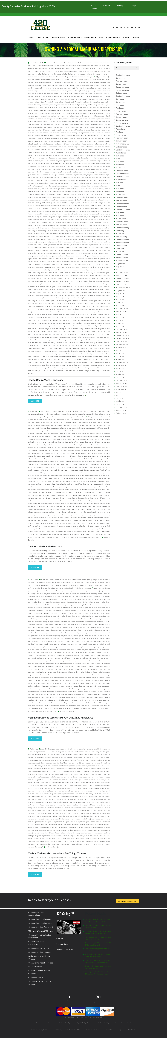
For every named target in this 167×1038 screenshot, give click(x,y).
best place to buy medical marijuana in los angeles (92, 105)
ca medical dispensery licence (77, 116)
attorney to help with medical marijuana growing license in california (85, 434)
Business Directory (112, 37)
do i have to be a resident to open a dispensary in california (74, 247)
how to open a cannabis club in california (55, 782)
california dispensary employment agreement (48, 127)
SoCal (66, 588)
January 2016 (121, 311)
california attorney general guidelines (49, 119)
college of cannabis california (57, 219)
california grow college (49, 130)
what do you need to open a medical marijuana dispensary (55, 362)
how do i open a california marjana (61, 259)
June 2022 (120, 159)
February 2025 (122, 81)
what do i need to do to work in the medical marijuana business (81, 357)
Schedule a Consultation (127, 901)
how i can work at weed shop (87, 261)
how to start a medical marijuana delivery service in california (64, 315)
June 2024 (120, 102)
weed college (68, 417)
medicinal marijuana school (70, 334)
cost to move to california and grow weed (55, 233)
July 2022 (120, 156)
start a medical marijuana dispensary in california (78, 523)
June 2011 (120, 395)
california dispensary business (79, 124)
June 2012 (120, 368)
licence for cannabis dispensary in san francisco (65, 323)
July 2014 (120, 350)
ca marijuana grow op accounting (79, 453)
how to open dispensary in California (56, 74)
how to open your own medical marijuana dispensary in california (72, 495)
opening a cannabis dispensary (55, 340)
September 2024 (123, 96)
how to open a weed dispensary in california (50, 791)
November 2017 (122, 258)
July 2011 (119, 392)
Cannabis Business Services (39, 919)
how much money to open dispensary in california (53, 275)
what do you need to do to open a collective (75, 703)
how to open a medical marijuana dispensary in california (47, 757)
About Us (31, 37)
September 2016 (123, 287)
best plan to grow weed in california (65, 110)
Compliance (84, 411)
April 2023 (120, 132)
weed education (79, 417)
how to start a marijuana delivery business (49, 309)
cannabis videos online (35, 200)
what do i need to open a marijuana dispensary (50, 529)
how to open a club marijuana (56, 287)
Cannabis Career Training (38, 948)
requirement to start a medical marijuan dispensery (86, 345)
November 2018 (122, 243)
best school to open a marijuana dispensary (92, 110)
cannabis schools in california (50, 197)
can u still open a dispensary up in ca (86, 169)
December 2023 (122, 120)
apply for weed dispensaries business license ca (88, 88)
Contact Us (135, 37)
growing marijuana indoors (95, 580)
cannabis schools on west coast (99, 197)
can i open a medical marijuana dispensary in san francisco (61, 161)
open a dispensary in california (89, 512)
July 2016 (120, 293)
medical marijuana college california (77, 329)
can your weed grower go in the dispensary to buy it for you (63, 189)
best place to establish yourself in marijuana (43, 107)
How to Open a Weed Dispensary (45, 380)
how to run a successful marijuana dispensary (50, 669)
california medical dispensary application (48, 144)
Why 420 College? (82, 1023)
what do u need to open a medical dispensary (70, 359)
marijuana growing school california (64, 326)
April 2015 (120, 323)
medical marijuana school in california (84, 331)
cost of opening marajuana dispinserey (83, 228)
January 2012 (121, 383)
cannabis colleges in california (100, 191)
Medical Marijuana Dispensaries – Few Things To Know (57, 853)
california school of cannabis (83, 155)
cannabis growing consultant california (62, 194)
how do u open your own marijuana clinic (61, 261)
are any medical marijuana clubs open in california (86, 428)
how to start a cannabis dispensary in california (52, 306)
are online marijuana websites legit (69, 91)
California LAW (73, 411)
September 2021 (123, 177)
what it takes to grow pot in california (64, 368)
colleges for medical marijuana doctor (53, 222)
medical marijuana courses (100, 329)
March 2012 (120, 377)
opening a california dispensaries (78, 515)
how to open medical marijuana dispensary (85, 74)
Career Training (89, 37)
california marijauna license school (53, 135)
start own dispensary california (62, 351)
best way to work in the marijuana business (63, 113)
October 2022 (121, 147)
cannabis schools (34, 197)
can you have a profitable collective (83, 177)
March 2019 (121, 234)
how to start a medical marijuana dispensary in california (55, 317)
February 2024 (122, 114)
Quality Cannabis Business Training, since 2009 (28, 6)
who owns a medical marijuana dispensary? (84, 371)
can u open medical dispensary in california (58, 169)
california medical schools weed (92, 149)
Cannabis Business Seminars (40, 923)
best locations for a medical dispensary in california (82, 442)
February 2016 (122, 308)
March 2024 (121, 111)
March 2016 (121, 305)
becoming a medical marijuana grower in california (78, 99)
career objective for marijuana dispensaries (83, 200)
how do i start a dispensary (84, 259)
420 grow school (95, 79)
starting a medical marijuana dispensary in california (74, 836)
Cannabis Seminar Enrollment (40, 927)
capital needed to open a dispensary (56, 200)
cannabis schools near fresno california (74, 197)
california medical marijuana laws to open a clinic (44, 147)
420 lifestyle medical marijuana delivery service (45, 594)
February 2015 (122, 329)
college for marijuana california (91, 214)
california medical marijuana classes (74, 144)
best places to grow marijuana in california (86, 448)
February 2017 (122, 273)
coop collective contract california (54, 225)
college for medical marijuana (45, 217)
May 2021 (120, 189)
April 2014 (120, 359)
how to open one (89, 298)
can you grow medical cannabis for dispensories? (65, 175)
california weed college (36, 158)
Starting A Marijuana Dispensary (80, 588)
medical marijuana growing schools (40, 331)
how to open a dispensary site (91, 66)
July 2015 (120, 314)
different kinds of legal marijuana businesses (72, 245)
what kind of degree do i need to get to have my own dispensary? (87, 708)
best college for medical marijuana (48, 102)
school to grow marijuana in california (55, 348)
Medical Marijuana (98, 414)
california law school (97, 133)
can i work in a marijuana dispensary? (50, 166)
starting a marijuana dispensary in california (88, 351)
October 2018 (121, 246)
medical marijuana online (61, 331)
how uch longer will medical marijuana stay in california (86, 320)
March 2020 (121, 219)
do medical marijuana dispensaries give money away (74, 250)
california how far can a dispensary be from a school (92, 130)
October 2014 (121, 341)
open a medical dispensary (62, 337)
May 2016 (120, 299)
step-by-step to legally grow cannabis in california (74, 354)
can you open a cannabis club (97, 180)
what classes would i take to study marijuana (43, 357)
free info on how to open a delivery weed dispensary (92, 253)
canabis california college (95, 189)
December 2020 (122, 204)
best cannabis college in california (74, 439)
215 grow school (101, 77)
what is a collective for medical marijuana (41, 365)
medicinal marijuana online (51, 334)
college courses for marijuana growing (92, 211)
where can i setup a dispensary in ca (54, 371)
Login (134, 6)
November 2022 (122, 144)
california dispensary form (75, 127)
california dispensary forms (94, 127)
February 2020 (122, 222)
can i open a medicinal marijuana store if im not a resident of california (71, 459)
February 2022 (122, 171)
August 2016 (121, 290)
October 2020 (121, 207)
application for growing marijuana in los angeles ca (65, 425)
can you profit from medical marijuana (71, 183)
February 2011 (121, 407)
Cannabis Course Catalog (62, 1023)
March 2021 (120, 195)
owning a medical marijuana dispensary (84, 692)
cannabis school (65, 63)
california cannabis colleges (72, 119)
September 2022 (123, 150)
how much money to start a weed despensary (86, 275)
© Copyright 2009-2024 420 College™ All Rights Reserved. (83, 1017)
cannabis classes (46, 749)
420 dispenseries (83, 79)
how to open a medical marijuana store (80, 757)
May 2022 (120, 162)
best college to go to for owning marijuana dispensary (78, 102)
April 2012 (120, 374)
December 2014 (122, 335)
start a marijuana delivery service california (84, 348)
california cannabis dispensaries (93, 119)
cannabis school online (102, 194)
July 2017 (120, 267)
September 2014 (123, 344)
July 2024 (120, 99)
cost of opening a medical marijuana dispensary (52, 228)
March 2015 (120, 326)
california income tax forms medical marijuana (44, 133)
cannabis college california (62, 191)
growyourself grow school (86, 256)
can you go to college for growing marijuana (64, 172)
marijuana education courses (82, 414)
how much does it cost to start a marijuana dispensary (60, 273)
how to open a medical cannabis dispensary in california (53, 788)
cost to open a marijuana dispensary (82, 233)
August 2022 (121, 153)
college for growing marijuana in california (65, 214)
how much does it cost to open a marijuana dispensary (62, 267)
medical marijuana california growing (51, 329)
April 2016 (120, 302)
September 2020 (123, 210)
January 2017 (121, 276)
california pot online (85, 152)
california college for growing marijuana (90, 121)
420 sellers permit (58, 82)
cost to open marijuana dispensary (62, 236)
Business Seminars (74, 37)
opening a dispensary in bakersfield (79, 340)
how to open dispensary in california (83, 295)
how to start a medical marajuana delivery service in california (65, 672)
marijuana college (86, 77)
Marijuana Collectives (56, 77)
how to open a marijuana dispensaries (59, 752)
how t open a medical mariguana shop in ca (58, 281)
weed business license (55, 417)
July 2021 (120, 183)
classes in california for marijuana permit (96, 203)
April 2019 (120, 231)
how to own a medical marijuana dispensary (68, 303)
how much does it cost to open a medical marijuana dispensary (71, 270)
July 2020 (120, 213)
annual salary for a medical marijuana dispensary (66, 85)
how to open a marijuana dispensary (57, 68)
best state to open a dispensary (85, 450)
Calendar (106, 6)
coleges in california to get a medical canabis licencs (84, 208)
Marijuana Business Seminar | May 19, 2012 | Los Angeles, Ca (60, 717)
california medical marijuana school (73, 147)
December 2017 (122, 255)
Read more (35, 401)
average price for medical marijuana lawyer (75, 436)
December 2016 (122, 279)
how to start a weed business (85, 317)
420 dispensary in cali (69, 79)
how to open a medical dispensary (61, 292)
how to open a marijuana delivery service (67, 487)
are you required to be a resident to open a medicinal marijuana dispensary (69, 93)
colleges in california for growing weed (80, 222)
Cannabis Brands (35, 967)
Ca (107, 113)
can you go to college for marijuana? (92, 172)
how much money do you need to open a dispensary (53, 476)
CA (66, 411)
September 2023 (123, 126)
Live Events (39, 414)
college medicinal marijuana (37, 219)
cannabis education (53, 63)
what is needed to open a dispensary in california (72, 365)
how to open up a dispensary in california (76, 492)
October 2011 (121, 386)
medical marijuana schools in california (78, 683)
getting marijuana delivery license (39, 256)
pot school (43, 417)
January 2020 (121, 225)
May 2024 (120, 105)
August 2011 (121, 389)
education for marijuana (97, 411)
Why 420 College (43, 37)
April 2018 (120, 249)
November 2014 (122, 338)
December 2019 (122, 228)
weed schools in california (101, 354)
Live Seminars (48, 414)
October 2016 (121, 284)
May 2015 (120, 320)
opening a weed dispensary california (48, 343)
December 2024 (122, 87)
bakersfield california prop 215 (50, 99)
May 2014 (120, 356)
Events (83, 580)
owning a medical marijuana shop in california (52, 345)
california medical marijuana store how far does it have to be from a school (54, 149)
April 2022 (120, 165)
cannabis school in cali (85, 194)
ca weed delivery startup (95, 116)
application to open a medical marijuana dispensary (53, 88)
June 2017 (120, 270)
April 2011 (120, 401)
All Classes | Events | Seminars (52, 411)
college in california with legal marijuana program (73, 217)
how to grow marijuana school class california (57, 284)
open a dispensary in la (44, 337)
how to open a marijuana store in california (79, 289)
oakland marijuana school (88, 334)
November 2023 (122, 123)
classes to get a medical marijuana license (76, 205)
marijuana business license (63, 414)
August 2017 (121, 264)
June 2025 (120, 78)
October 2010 (121, 413)
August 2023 (121, 129)
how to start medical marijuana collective (50, 320)
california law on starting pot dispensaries (74, 133)
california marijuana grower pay (79, 138)
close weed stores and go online (52, 208)
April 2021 (120, 192)
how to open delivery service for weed (57, 295)
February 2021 (122, 198)
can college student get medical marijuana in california (63, 158)
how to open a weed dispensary (85, 292)
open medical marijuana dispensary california (87, 337)
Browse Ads (108, 1030)
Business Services (58, 37)
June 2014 (120, 353)
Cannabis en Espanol (37, 977)
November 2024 (122, 90)
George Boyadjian (68, 711)
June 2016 (120, 296)
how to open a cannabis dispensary (68, 66)
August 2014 (121, 347)
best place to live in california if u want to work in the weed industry (83, 107)
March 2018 (121, 252)
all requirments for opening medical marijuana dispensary (83, 82)
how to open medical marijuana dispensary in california (62, 298)
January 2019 (121, 237)
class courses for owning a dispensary (69, 203)
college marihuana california (100, 217)
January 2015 (121, 332)
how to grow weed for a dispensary (86, 284)
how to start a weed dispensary (71, 504)
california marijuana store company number (69, 141)
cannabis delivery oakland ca (38, 194)
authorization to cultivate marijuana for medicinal (76, 96)
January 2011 (121, 410)
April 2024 (120, 108)
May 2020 (120, 216)
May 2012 (120, 371)
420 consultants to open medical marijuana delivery (54, 591)
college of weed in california (77, 219)
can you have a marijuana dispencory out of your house (51, 177)
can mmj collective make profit (74, 166)
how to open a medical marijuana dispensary (70, 71)
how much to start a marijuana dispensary (77, 278)
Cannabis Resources (92, 1030)
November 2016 (122, 281)
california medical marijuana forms (98, 144)
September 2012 (123, 362)
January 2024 (121, 117)
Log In (120, 1030)
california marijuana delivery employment (81, 135)
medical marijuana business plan (80, 506)
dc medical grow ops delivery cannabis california (93, 242)
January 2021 (121, 201)
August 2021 (121, 180)
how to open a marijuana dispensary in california (88, 68)
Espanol (125, 37)
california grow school (65, 130)
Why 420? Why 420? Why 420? (41, 931)
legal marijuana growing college (94, 504)
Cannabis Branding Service (39, 1030)
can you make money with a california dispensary (69, 180)
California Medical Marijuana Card (46, 546)
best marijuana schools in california (62, 105)
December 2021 (122, 174)
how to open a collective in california (79, 287)
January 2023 (121, 141)
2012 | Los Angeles (100, 588)
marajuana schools (89, 323)
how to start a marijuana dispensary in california (79, 309)
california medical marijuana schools (98, 147)
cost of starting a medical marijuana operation (84, 231)
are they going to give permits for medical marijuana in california (66, 431)
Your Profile (131, 1030)
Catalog (120, 6)
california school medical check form (59, 155)
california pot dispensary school (66, 152)
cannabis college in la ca (80, 191)
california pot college (48, 152)
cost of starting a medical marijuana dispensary (52, 231)
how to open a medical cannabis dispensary (65, 754)
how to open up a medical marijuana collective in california (66, 301)
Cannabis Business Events (123, 1023)
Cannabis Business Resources (40, 963)
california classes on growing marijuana (64, 121)
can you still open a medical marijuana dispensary (77, 186)
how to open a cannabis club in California (66, 582)
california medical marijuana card (80, 456)
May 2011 (120, 398)
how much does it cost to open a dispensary (87, 63)
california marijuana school (43, 141)
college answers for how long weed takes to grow (61, 211)
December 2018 (122, 240)
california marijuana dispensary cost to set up (52, 138)
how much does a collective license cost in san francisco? (87, 470)
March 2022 (121, 168)
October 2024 (121, 93)
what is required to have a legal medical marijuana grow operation (57, 534)
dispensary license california (98, 245)
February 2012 (122, 380)
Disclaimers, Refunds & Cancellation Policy (67, 1030)
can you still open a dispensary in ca (47, 186)
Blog (100, 37)
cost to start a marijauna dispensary (87, 236)
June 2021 (120, 186)
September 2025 (123, 75)
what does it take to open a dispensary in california (93, 362)
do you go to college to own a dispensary (60, 253)
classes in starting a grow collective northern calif (44, 205)
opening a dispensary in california (39, 518)
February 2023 (122, 138)
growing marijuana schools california (64, 256)
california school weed (102, 155)
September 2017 (123, 261)
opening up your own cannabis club (76, 343)
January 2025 (121, 84)
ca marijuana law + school (57, 116)
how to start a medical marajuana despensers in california (74, 312)
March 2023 (121, 135)
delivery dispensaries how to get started (42, 245)
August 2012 (121, 365)
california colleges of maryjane (57, 124)
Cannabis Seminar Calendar (39, 952)
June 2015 (120, 317)
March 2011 (120, 404)
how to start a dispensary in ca (79, 306)
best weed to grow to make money (92, 113)
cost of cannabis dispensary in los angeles (82, 225)
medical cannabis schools (87, 326)
